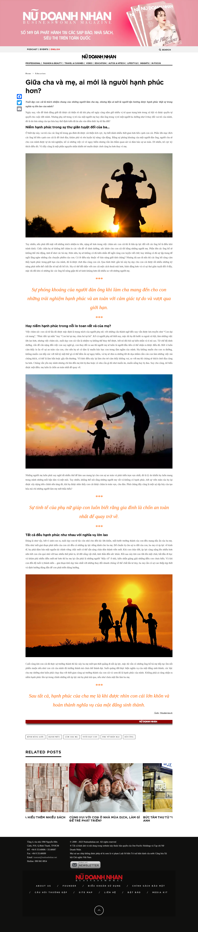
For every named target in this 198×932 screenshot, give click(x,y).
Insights (144, 63)
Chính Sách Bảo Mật (148, 886)
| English (54, 49)
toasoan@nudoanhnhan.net (45, 857)
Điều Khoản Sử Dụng (104, 886)
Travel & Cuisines (74, 63)
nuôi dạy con (90, 737)
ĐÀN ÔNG (129, 737)
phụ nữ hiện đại (111, 737)
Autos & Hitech (116, 63)
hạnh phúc (54, 737)
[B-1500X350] (99, 23)
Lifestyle (132, 63)
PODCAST (32, 49)
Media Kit (160, 892)
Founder (70, 886)
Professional (33, 63)
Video (89, 63)
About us (43, 886)
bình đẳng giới (35, 737)
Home (28, 73)
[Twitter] (19, 103)
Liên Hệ (110, 892)
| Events (43, 49)
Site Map (86, 892)
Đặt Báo (134, 892)
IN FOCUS (156, 63)
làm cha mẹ (71, 737)
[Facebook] (19, 96)
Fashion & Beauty (52, 63)
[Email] (19, 109)
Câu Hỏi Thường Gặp (51, 892)
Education (100, 63)
